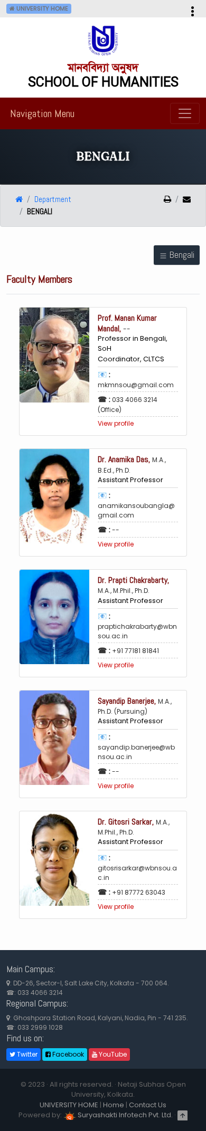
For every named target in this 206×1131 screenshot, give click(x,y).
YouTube (112, 1054)
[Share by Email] (183, 200)
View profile (116, 423)
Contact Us (147, 1105)
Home (113, 1105)
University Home (41, 8)
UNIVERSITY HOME (69, 1105)
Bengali (180, 255)
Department (52, 199)
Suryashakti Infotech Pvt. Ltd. (124, 1115)
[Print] (167, 200)
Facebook (67, 1054)
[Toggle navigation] (185, 113)
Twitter (26, 1054)
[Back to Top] (182, 1115)
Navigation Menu (42, 113)
